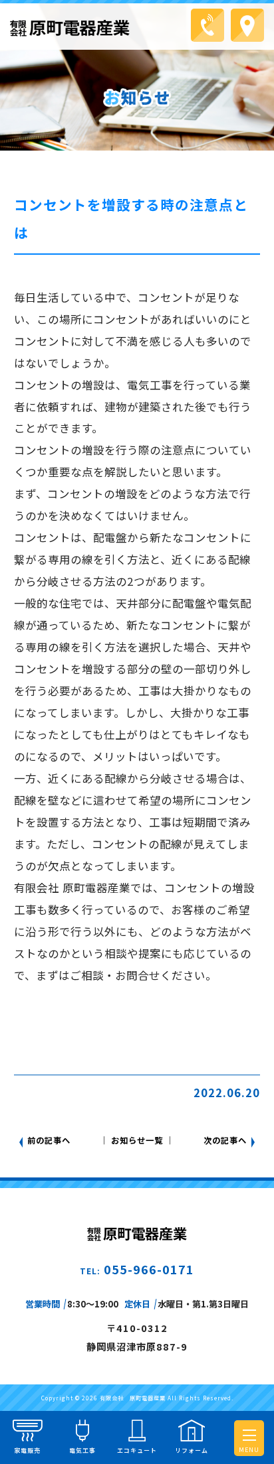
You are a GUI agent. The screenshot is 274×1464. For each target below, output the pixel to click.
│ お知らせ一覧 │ (137, 1140)
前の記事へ (48, 1140)
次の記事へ (225, 1140)
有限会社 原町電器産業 (133, 1398)
